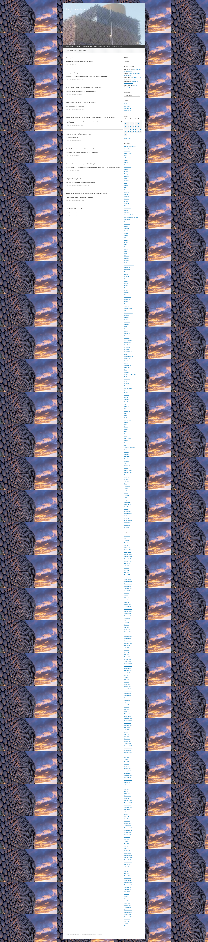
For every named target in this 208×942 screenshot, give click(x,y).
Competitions (127, 221)
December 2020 (128, 691)
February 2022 (127, 659)
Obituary (126, 397)
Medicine (126, 372)
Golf (125, 310)
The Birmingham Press (78, 8)
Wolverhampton (128, 520)
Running (126, 440)
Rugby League (127, 438)
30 (125, 134)
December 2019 (128, 718)
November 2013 (128, 885)
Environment (127, 269)
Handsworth (127, 322)
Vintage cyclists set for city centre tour (78, 134)
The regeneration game (73, 73)
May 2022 (126, 652)
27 (135, 132)
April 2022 (126, 654)
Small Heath (127, 456)
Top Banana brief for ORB (74, 208)
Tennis (125, 484)
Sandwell (126, 443)
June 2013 (126, 896)
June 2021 (126, 677)
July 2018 (126, 757)
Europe (126, 274)
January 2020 (127, 716)
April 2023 (126, 627)
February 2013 (127, 905)
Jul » (129, 138)
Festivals (126, 292)
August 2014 (127, 864)
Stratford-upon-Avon (129, 470)
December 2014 (128, 855)
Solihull (126, 459)
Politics (126, 418)
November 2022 (128, 638)
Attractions (126, 160)
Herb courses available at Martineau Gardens (81, 102)
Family (125, 281)
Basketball (126, 169)
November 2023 (128, 611)
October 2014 (127, 859)
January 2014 (127, 880)
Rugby (125, 436)
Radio (78, 170)
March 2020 (127, 711)
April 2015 (126, 846)
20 (135, 129)
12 (133, 126)
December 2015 (128, 828)
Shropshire (126, 454)
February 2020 (127, 714)
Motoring (126, 381)
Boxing (126, 185)
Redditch (126, 427)
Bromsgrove (127, 190)
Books (125, 178)
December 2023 (128, 609)
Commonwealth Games (129, 215)
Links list (109, 46)
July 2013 (126, 894)
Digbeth (126, 249)
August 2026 (127, 536)
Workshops (127, 525)
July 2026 (126, 538)
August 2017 (127, 782)
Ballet (125, 164)
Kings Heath (127, 345)
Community (86, 185)
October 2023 (127, 613)
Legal (125, 354)
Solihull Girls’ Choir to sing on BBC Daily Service (82, 164)
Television (126, 481)
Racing (126, 422)
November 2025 (128, 556)
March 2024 (127, 602)
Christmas (126, 199)
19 (133, 129)
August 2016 (127, 809)
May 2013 (126, 898)
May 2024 (126, 597)
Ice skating (127, 338)
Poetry (125, 413)
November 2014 (128, 857)
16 (125, 129)
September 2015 (128, 834)
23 (125, 132)
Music (74, 64)
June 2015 (126, 841)
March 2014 (127, 875)
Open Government (128, 402)
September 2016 (128, 807)
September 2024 (128, 588)
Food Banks (127, 299)
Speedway (126, 461)
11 (130, 126)
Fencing (126, 290)
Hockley (126, 331)
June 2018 (126, 759)
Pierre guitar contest (72, 58)
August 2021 (127, 673)
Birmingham (76, 79)
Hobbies (126, 329)
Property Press (127, 420)
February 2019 (127, 741)
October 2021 (127, 668)
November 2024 (128, 584)
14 (138, 126)
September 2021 (128, 670)
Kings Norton (127, 347)
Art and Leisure (76, 155)
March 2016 (127, 821)
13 (135, 126)
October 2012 (127, 914)
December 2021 (128, 663)
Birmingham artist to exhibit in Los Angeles (80, 149)
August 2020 (127, 700)
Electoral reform (128, 262)
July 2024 (126, 593)
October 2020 (127, 695)
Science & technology (129, 447)
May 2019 (126, 734)
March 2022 (127, 657)
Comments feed (128, 108)
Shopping (126, 452)
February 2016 (127, 823)
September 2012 (128, 916)
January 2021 (127, 689)
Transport (80, 94)
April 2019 (126, 736)
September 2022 (128, 643)
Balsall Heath (127, 167)
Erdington (126, 272)
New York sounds (128, 388)
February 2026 (127, 549)
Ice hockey (127, 335)
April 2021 (126, 682)
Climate (126, 205)
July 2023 (126, 620)
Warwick (126, 509)
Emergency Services (129, 265)
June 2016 (126, 814)
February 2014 (127, 878)
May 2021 (126, 679)
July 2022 (126, 647)
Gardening (81, 109)
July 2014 (126, 866)
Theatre (126, 488)
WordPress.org (127, 110)
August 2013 (127, 891)
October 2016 (127, 805)
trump (125, 500)
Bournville (126, 180)
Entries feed (127, 106)
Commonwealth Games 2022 (131, 217)
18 (130, 129)
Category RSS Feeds (117, 46)
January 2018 (127, 771)
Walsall (126, 506)
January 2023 (127, 634)
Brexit (125, 187)
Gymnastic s (127, 315)
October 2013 (127, 887)
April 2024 (126, 600)
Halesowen (126, 317)
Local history (127, 358)
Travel (125, 497)
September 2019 (128, 725)
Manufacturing (127, 365)
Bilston (126, 171)
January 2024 (127, 606)
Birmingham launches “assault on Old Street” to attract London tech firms (90, 117)
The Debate (127, 486)
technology (126, 479)
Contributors (78, 46)
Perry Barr (126, 406)
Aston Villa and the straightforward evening (132, 78)
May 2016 (126, 816)
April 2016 (126, 818)
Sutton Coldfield (128, 475)
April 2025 (126, 572)
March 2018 (127, 766)
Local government (128, 356)
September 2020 (128, 698)
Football (126, 301)
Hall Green (126, 319)
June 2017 (126, 787)
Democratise (127, 247)
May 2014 (126, 871)
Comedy (126, 210)
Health (125, 326)
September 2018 (128, 752)
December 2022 (128, 636)
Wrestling (126, 527)
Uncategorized (127, 502)
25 (130, 132)
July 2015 (126, 839)
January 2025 (127, 579)
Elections (126, 260)
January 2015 (127, 853)
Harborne (126, 324)
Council (126, 231)
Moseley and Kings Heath (130, 374)
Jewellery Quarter (128, 340)
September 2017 (128, 780)
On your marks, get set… (74, 179)
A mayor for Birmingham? (130, 146)
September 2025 (128, 561)
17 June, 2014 (69, 64)
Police (125, 415)
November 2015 (128, 830)
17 (128, 129)
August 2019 (127, 727)
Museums (126, 383)
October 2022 (127, 641)
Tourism (126, 490)
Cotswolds (126, 228)
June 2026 (126, 540)
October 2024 (127, 586)
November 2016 (128, 802)
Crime (125, 237)
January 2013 (127, 907)
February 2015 (127, 850)
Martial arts (127, 367)
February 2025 (127, 577)
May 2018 (126, 761)
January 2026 (127, 552)
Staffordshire (127, 465)
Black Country (127, 176)
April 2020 (126, 709)
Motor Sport (127, 379)
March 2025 (127, 575)
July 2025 (126, 565)
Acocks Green (127, 148)
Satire (125, 445)
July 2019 (126, 730)
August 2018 (127, 755)
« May (125, 138)
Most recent (127, 376)
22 (140, 129)
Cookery (126, 226)
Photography (127, 411)
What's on (126, 518)
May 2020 (126, 707)
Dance (125, 244)
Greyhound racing (128, 313)
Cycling (75, 140)
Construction (127, 224)
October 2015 (127, 832)
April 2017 (126, 791)
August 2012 (127, 919)
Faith (125, 278)
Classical (126, 203)
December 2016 (128, 800)
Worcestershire (127, 522)
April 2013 (126, 901)
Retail (125, 431)
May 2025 (126, 570)
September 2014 (128, 862)
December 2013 (128, 882)
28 (138, 132)
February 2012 (127, 926)
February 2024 (127, 604)
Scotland (126, 449)
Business (81, 79)
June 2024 (126, 595)
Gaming (126, 304)
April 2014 (126, 873)
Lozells (126, 363)
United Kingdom (128, 504)
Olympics (126, 399)
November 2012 (128, 912)
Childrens (126, 196)
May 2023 (126, 625)
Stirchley (126, 468)
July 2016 (126, 812)
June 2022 (126, 650)
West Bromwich (128, 513)
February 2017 (127, 796)
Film (125, 294)
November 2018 (128, 748)
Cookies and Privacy (88, 46)
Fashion (126, 285)
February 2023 (127, 632)
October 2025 (127, 559)
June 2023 (126, 622)
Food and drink (127, 297)
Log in (125, 104)
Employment (127, 267)
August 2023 (127, 618)
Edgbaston (126, 256)
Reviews (126, 433)
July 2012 (126, 921)
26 (133, 132)
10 (128, 126)
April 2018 (126, 764)
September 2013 (128, 889)
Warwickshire (127, 511)
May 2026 (126, 543)
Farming (126, 283)
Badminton (126, 162)
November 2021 (128, 666)
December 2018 (128, 745)
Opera (125, 404)
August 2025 (127, 563)
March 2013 (127, 903)
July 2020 (126, 702)
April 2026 (126, 545)
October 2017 (127, 777)
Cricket (126, 235)
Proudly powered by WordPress (73, 934)
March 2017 (127, 793)
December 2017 (128, 773)
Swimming (126, 477)
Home (67, 46)
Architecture (127, 151)
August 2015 (127, 837)
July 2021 (126, 675)
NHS (125, 390)
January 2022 (127, 661)
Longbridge (126, 361)
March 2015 (127, 848)
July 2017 (126, 784)
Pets (125, 408)
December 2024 (128, 581)
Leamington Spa (128, 351)
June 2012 (126, 923)
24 (128, 132)
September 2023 (128, 616)
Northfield (126, 395)
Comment (126, 212)
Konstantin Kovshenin (96, 934)
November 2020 (128, 693)
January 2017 (127, 798)
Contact (72, 46)
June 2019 (126, 732)
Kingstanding (127, 349)
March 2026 (127, 547)
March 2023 (127, 629)
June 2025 (126, 568)
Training (126, 493)
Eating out (126, 253)
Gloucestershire (128, 308)
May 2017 (126, 789)
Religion (126, 429)
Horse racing (127, 333)
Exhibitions (127, 276)
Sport (125, 463)
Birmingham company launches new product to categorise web (86, 193)
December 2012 (128, 910)
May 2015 (126, 844)
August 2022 (127, 645)
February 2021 (127, 686)
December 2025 (128, 554)
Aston (125, 155)
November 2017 (128, 775)
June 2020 (126, 704)
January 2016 (127, 825)
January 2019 (127, 743)
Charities (81, 185)
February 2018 (127, 768)
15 (140, 126)
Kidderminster (127, 342)
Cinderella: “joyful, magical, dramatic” (131, 82)
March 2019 (127, 739)
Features (126, 288)
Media (125, 370)
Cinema (126, 201)
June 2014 (126, 869)
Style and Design (128, 472)
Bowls (125, 183)
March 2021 (127, 684)
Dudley (126, 251)
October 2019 (127, 723)
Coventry (126, 233)
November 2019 (128, 720)
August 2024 (127, 590)
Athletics (126, 158)
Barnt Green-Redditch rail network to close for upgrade (84, 87)
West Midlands (127, 516)
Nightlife (126, 392)
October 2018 (127, 750)
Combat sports (127, 208)
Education (126, 258)
